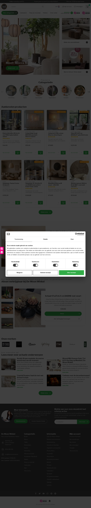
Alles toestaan (71, 272)
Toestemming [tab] (19, 239)
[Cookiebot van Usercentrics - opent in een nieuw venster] (76, 234)
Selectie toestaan (45, 272)
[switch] (35, 265)
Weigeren (19, 272)
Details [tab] (45, 239)
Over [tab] (72, 239)
